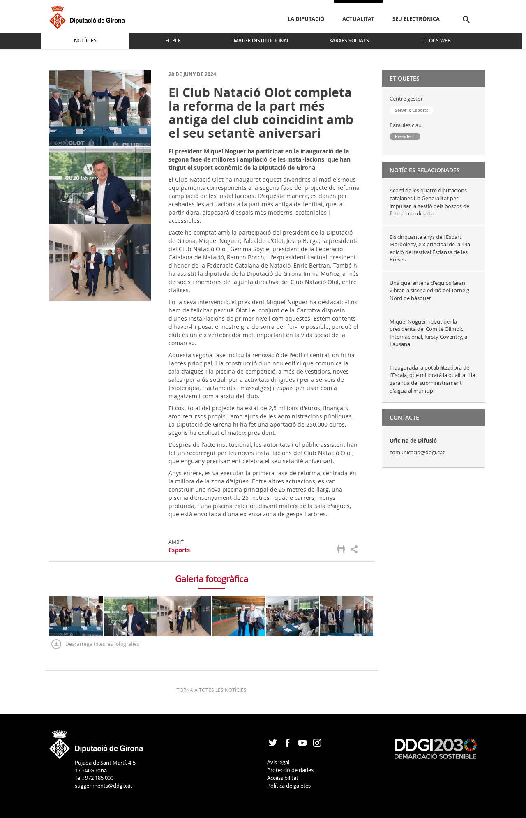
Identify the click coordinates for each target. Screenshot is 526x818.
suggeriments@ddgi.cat (103, 785)
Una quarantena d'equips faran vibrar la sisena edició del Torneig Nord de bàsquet (429, 290)
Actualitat (358, 19)
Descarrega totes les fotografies (102, 643)
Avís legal (278, 762)
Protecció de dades (290, 770)
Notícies (85, 40)
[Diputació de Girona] (88, 16)
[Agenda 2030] (435, 748)
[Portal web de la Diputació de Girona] (96, 742)
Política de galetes (289, 785)
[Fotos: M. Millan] (100, 107)
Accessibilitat (282, 777)
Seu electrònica (416, 19)
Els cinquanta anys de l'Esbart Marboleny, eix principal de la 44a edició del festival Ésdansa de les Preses (430, 248)
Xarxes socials (349, 40)
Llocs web (437, 40)
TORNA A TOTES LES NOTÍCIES (212, 689)
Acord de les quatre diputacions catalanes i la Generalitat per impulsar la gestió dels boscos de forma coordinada (429, 202)
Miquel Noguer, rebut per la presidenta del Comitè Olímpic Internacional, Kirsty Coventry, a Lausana (428, 333)
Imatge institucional (261, 40)
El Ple (173, 40)
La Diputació (306, 19)
